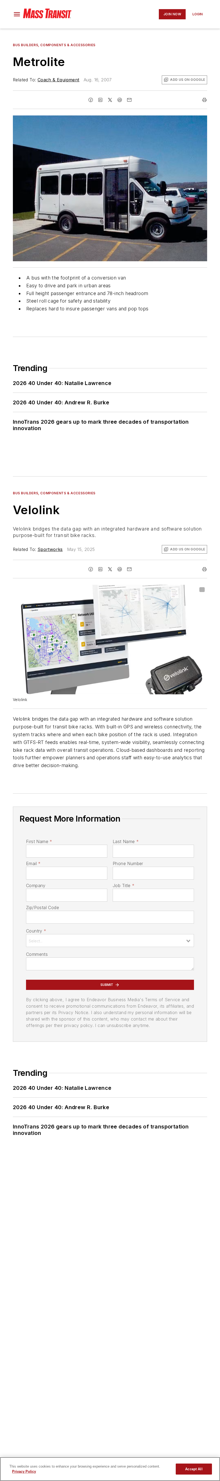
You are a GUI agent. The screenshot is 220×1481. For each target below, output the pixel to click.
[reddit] (119, 100)
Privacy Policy (24, 1471)
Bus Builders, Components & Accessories (54, 45)
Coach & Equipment (58, 79)
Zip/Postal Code (42, 907)
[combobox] (110, 940)
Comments (37, 954)
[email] (129, 100)
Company (36, 885)
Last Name (126, 841)
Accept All (193, 1469)
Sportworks (50, 549)
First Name (39, 841)
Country (36, 931)
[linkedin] (100, 100)
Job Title (123, 885)
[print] (204, 100)
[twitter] (110, 100)
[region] (110, 1469)
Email (33, 863)
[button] (17, 14)
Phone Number (128, 863)
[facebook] (90, 100)
